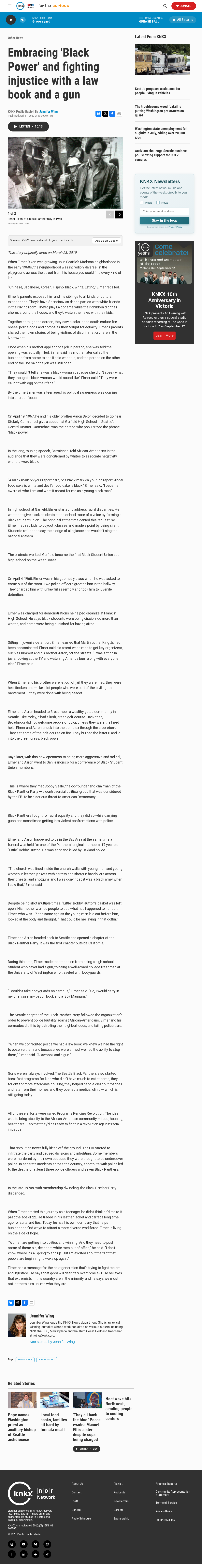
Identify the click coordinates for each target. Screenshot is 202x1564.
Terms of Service (166, 1502)
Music (148, 202)
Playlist (118, 1483)
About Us (77, 1483)
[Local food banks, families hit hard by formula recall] (54, 1400)
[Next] (119, 214)
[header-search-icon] (165, 6)
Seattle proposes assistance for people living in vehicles (157, 91)
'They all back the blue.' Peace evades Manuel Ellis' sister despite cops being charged (87, 1427)
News (164, 202)
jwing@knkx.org (43, 1335)
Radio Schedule (81, 1518)
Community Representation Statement (173, 1493)
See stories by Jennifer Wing (52, 1342)
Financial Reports (166, 1483)
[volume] (22, 19)
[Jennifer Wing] (17, 1325)
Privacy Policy (175, 227)
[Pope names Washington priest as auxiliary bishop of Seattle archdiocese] (22, 1400)
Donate (185, 6)
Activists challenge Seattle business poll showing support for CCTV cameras (161, 155)
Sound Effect (47, 1359)
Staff (75, 1501)
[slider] (29, 20)
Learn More (164, 335)
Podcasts (119, 1492)
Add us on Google (106, 240)
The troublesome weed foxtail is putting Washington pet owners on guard (159, 110)
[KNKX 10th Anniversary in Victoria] (164, 263)
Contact (76, 1492)
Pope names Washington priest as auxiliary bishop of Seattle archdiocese (22, 1427)
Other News (15, 38)
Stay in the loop (164, 220)
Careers (118, 1509)
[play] (11, 20)
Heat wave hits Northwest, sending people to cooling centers (119, 1408)
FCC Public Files (165, 1520)
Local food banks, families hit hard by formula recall (53, 1422)
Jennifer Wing (48, 111)
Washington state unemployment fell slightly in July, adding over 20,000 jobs (161, 133)
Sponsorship (121, 1518)
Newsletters (121, 1501)
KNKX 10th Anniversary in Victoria (164, 300)
